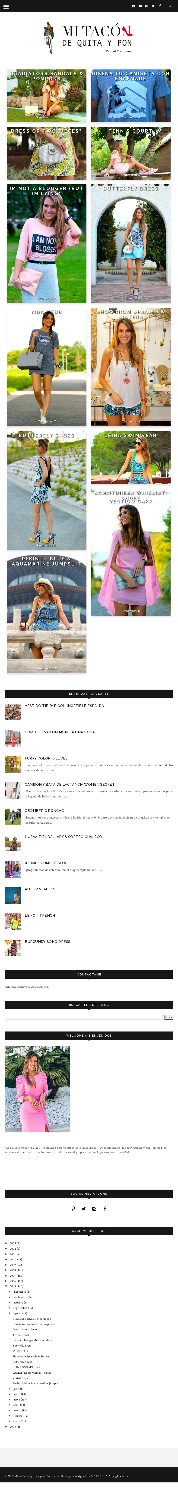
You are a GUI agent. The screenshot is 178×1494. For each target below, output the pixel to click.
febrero (18, 1416)
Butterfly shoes (47, 435)
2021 (13, 1254)
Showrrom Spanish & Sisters (131, 314)
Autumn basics (40, 889)
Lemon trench (40, 915)
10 (55, 175)
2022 (13, 1248)
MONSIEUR (47, 312)
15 (55, 117)
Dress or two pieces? (46, 131)
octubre (18, 1302)
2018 (13, 1270)
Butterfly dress (131, 188)
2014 (13, 1426)
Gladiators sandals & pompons (47, 76)
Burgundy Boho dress (47, 942)
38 (139, 479)
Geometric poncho (44, 811)
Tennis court (130, 131)
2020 (13, 1259)
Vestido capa (131, 501)
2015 (13, 1286)
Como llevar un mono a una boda (60, 732)
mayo (17, 1399)
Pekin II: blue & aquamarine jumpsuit (47, 561)
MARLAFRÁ (99, 1476)
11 (139, 611)
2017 (13, 1276)
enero (17, 1421)
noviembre (20, 1297)
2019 (13, 1265)
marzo (17, 1410)
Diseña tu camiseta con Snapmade (131, 76)
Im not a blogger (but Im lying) (47, 191)
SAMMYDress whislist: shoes (131, 495)
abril (16, 1405)
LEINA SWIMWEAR (131, 435)
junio (17, 1394)
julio (16, 1389)
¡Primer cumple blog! (47, 863)
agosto (17, 1313)
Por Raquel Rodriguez (60, 1476)
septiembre (20, 1308)
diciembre (20, 1292)
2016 (13, 1281)
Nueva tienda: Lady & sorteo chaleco (63, 837)
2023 (13, 1243)
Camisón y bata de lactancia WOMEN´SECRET (70, 784)
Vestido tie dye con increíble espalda (64, 706)
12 (55, 668)
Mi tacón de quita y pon (29, 1476)
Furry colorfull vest (47, 758)
